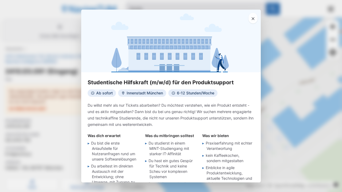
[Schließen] (253, 18)
